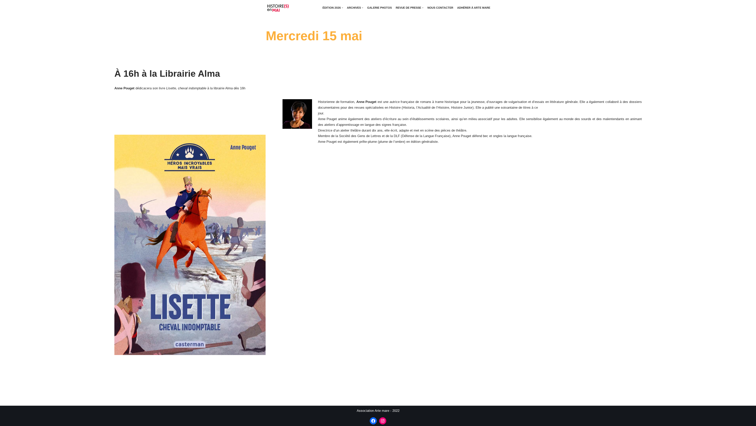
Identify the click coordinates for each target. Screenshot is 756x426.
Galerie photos (379, 7)
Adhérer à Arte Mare (473, 7)
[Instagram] (382, 420)
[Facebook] (373, 420)
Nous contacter (440, 7)
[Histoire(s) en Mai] (278, 8)
